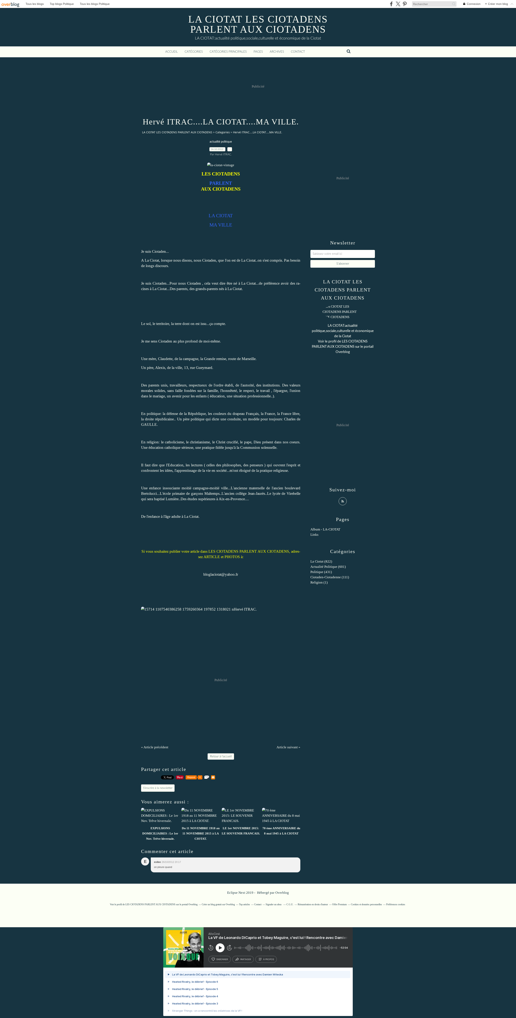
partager (245, 959)
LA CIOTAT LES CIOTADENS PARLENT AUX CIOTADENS (258, 24)
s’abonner (222, 959)
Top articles (244, 904)
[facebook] (391, 4)
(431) (321, 572)
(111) (329, 577)
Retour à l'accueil (221, 756)
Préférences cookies (395, 904)
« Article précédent (154, 747)
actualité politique (221, 141)
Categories (222, 132)
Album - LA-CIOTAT (325, 529)
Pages (258, 51)
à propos (268, 959)
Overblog (282, 893)
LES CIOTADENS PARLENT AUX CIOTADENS (150, 904)
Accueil (171, 51)
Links (314, 535)
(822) (321, 561)
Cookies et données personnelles (366, 904)
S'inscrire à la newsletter (158, 788)
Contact (298, 51)
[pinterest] (404, 4)
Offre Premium (339, 904)
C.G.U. (289, 904)
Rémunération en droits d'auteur (313, 904)
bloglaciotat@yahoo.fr (220, 574)
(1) (319, 582)
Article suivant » (288, 747)
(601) (328, 567)
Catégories (194, 51)
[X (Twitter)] (398, 4)
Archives (277, 51)
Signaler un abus (274, 904)
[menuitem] (171, 51)
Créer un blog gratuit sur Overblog (218, 904)
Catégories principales (228, 51)
